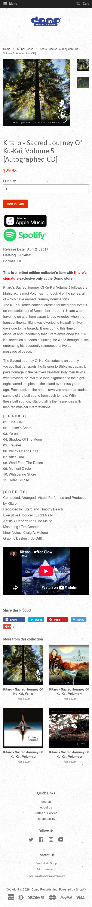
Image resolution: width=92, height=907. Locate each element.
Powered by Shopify (72, 889)
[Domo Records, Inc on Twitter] (31, 840)
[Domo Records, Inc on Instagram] (51, 840)
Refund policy (46, 818)
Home (6, 49)
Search (46, 801)
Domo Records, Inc (44, 889)
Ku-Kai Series (25, 49)
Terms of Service (46, 813)
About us (46, 807)
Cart (85, 3)
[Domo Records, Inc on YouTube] (60, 840)
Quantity (9, 180)
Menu (12, 3)
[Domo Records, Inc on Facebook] (41, 840)
